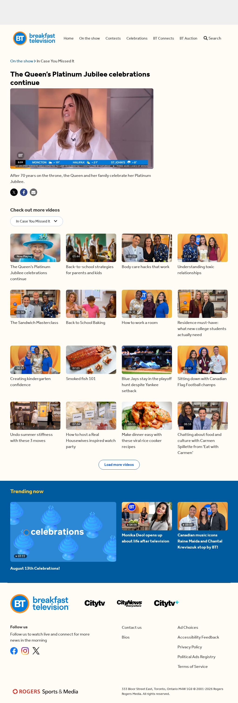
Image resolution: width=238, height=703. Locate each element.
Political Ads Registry (196, 656)
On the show (22, 61)
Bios (126, 637)
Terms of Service (193, 666)
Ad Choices (188, 627)
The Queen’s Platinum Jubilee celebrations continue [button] (30, 272)
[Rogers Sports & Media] (46, 691)
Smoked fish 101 (81, 378)
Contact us (132, 627)
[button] (35, 248)
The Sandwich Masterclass (34, 322)
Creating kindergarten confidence (30, 381)
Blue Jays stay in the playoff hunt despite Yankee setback (147, 384)
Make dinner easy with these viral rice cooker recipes (142, 440)
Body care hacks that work (145, 266)
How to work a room (140, 322)
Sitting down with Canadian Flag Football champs (202, 381)
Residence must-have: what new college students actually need (202, 328)
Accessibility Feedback (198, 637)
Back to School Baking (85, 322)
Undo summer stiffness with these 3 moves (31, 437)
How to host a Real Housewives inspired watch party (91, 440)
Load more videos (119, 464)
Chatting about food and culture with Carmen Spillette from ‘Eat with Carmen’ (199, 443)
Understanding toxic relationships (196, 269)
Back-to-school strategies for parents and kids (90, 269)
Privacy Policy (190, 647)
